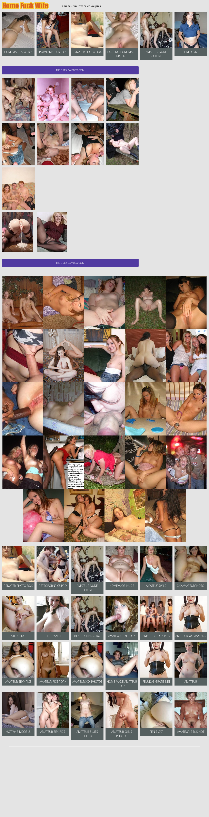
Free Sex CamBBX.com (70, 70)
